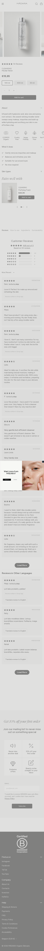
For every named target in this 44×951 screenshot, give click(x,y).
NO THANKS (15, 479)
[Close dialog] (43, 462)
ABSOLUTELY (7, 479)
